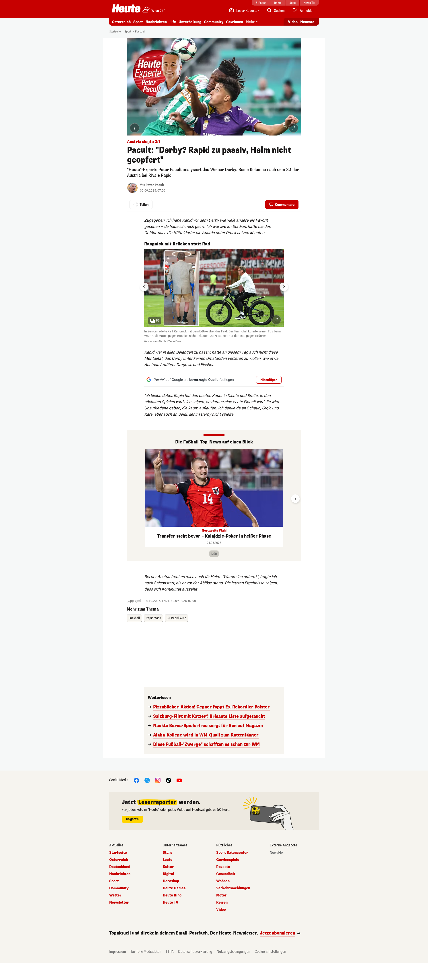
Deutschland (119, 867)
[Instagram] (157, 780)
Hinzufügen (268, 380)
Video (293, 22)
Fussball (140, 31)
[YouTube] (179, 780)
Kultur (168, 867)
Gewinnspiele (227, 860)
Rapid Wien (153, 618)
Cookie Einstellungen (270, 951)
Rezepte (223, 867)
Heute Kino (172, 895)
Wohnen (223, 881)
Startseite (115, 31)
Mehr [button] (250, 22)
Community (213, 22)
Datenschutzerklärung (195, 951)
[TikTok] (168, 780)
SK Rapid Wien (176, 618)
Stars (167, 852)
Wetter (115, 895)
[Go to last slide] (144, 287)
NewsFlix (277, 852)
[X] (147, 780)
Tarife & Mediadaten (145, 951)
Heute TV (170, 902)
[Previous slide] (132, 498)
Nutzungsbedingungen (233, 951)
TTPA (170, 951)
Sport (138, 22)
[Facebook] (136, 780)
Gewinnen (234, 22)
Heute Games (174, 888)
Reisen (222, 902)
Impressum (117, 951)
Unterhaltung (190, 22)
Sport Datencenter (232, 852)
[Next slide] (284, 287)
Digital (168, 874)
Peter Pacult (155, 185)
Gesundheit (225, 874)
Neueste (307, 22)
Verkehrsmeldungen (233, 888)
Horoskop (171, 881)
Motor (221, 895)
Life (172, 22)
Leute (167, 860)
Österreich (121, 22)
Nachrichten (119, 874)
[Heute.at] (126, 8)
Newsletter (119, 902)
